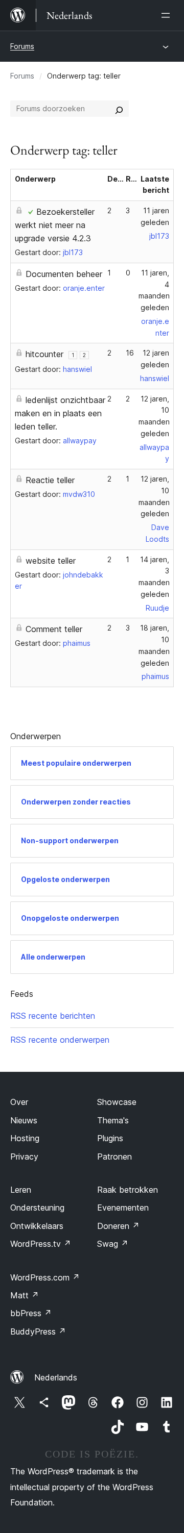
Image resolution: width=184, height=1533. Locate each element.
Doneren (118, 1226)
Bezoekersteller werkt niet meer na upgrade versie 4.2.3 (55, 225)
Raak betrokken (127, 1190)
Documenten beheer (64, 274)
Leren (20, 1190)
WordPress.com (45, 1277)
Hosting (24, 1138)
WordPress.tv (40, 1244)
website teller (51, 561)
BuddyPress (38, 1331)
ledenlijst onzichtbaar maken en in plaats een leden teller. (60, 413)
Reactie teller (50, 480)
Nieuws (23, 1120)
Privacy (24, 1156)
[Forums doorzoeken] (119, 108)
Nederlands (55, 1377)
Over (19, 1102)
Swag (112, 1244)
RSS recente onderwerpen (59, 1040)
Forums (22, 46)
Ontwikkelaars (36, 1226)
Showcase (116, 1102)
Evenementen (123, 1207)
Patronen (114, 1156)
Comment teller (54, 629)
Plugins (110, 1138)
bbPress (31, 1313)
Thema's (113, 1120)
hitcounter (44, 354)
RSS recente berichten (52, 1016)
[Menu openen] (167, 15)
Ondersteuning (37, 1207)
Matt (24, 1295)
